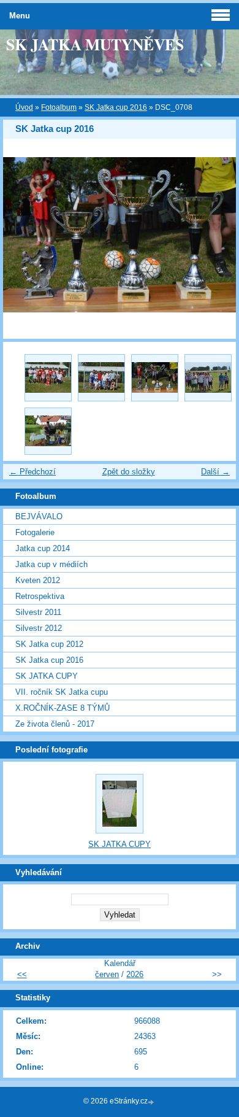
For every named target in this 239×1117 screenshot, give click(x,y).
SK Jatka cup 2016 (116, 107)
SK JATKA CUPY (46, 676)
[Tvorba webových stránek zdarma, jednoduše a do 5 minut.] (152, 1102)
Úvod (24, 107)
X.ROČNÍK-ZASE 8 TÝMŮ (62, 708)
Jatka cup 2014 (42, 548)
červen (107, 974)
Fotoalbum (59, 107)
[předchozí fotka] (23, 234)
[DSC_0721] (48, 431)
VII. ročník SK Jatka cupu (61, 692)
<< (22, 974)
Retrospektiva (39, 596)
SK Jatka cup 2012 (49, 644)
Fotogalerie (35, 532)
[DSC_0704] (101, 378)
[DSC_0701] (48, 378)
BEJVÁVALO (39, 516)
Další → (215, 471)
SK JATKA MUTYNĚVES (95, 44)
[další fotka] (216, 234)
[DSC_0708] (155, 378)
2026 (134, 974)
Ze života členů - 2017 (54, 724)
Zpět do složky (128, 471)
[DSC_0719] (208, 378)
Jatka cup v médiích (51, 564)
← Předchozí (32, 471)
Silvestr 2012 (38, 628)
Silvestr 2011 (38, 612)
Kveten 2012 (37, 580)
